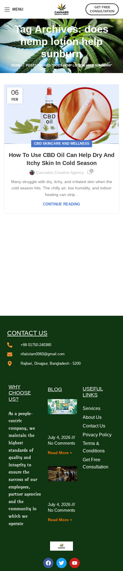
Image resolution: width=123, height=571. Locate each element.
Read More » (60, 452)
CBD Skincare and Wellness (61, 144)
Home (16, 65)
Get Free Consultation (102, 9)
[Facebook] (48, 563)
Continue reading (61, 204)
